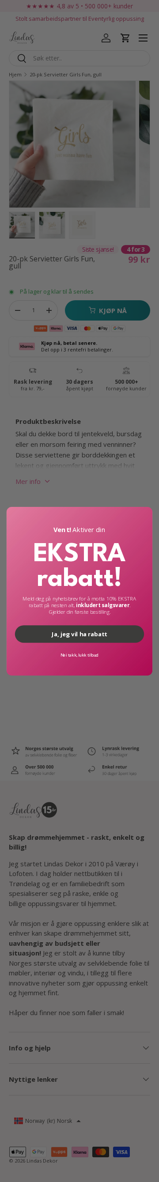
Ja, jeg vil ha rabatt (79, 634)
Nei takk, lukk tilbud (80, 654)
